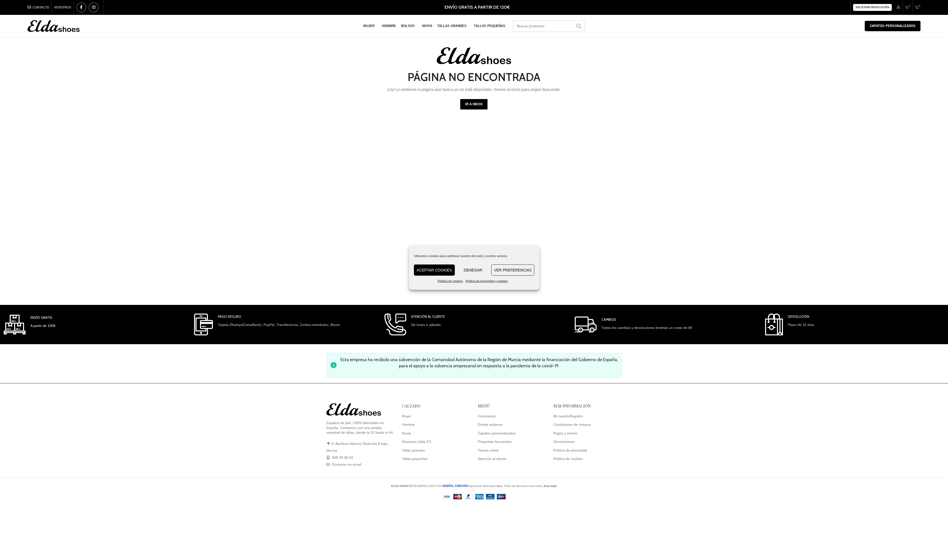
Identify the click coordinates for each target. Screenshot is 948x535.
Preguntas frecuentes (495, 442)
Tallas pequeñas (415, 459)
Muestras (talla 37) (416, 442)
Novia (406, 433)
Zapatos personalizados (893, 26)
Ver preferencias (513, 270)
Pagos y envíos (565, 433)
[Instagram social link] (94, 7)
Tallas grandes (413, 450)
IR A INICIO (474, 104)
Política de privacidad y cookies (486, 281)
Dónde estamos (490, 425)
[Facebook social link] (81, 7)
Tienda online (488, 450)
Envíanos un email (346, 464)
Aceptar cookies (434, 270)
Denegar (473, 270)
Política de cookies (450, 281)
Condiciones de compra (572, 425)
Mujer (406, 416)
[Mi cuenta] (898, 7)
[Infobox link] (30, 325)
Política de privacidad (570, 450)
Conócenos (487, 416)
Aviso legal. (550, 485)
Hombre (408, 425)
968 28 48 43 (342, 457)
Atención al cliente (492, 459)
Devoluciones (564, 442)
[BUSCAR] (579, 26)
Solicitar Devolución (872, 7)
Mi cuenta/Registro (568, 416)
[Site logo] (54, 26)
